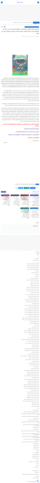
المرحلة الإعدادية (36, 427)
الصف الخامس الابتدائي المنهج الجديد (32, 373)
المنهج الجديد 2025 (35, 454)
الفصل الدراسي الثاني (35, 406)
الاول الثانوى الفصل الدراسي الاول (33, 267)
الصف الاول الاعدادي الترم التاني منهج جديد (31, 305)
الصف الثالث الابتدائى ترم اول (34, 334)
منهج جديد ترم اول (36, 477)
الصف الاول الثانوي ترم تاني (34, 323)
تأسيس (37, 459)
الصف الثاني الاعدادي (35, 352)
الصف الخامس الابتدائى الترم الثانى (33, 372)
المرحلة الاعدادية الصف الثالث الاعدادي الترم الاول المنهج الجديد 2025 (30, 434)
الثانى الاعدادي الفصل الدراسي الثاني (32, 290)
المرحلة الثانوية (36, 443)
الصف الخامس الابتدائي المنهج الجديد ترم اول (31, 375)
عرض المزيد (3, 191)
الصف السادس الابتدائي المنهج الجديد (32, 397)
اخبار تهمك (37, 258)
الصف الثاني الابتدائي (35, 346)
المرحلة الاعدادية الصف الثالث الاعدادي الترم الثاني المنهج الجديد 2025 (30, 437)
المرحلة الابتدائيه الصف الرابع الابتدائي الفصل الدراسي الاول (30, 422)
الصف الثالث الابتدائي (35, 326)
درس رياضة (20, 2)
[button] (32, 188)
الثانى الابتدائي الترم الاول (34, 283)
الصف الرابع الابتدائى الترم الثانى (33, 381)
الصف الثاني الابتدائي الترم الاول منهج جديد (32, 348)
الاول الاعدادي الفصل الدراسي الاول (33, 263)
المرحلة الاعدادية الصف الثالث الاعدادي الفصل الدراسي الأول (31, 439)
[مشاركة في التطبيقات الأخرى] (16, 188)
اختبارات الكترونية (36, 260)
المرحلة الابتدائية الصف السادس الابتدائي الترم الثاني (30, 416)
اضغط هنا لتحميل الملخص (31, 129)
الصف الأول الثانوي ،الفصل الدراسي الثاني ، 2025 (30, 319)
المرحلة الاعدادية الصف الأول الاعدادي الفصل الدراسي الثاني (30, 431)
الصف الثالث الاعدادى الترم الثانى (33, 337)
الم (38, 408)
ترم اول (37, 463)
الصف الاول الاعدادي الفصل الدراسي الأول (32, 308)
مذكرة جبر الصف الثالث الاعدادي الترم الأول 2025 (30, 474)
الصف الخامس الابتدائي (35, 368)
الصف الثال (37, 325)
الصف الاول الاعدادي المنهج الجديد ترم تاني (31, 314)
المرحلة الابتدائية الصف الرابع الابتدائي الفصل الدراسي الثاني (30, 414)
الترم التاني (37, 274)
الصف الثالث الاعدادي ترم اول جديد (33, 341)
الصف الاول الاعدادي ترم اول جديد (33, 316)
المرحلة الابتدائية (18, 184)
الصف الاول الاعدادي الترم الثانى (33, 307)
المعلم (38, 450)
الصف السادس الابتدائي (35, 390)
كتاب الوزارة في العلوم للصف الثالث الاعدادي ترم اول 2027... (22, 22)
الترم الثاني (37, 276)
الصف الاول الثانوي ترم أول (34, 321)
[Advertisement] (20, 13)
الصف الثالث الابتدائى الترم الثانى (33, 328)
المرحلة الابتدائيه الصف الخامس (33, 419)
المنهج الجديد (36, 452)
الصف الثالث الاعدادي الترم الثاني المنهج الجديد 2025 (30, 339)
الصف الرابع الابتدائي (35, 377)
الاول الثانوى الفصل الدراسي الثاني (33, 269)
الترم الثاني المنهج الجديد (34, 278)
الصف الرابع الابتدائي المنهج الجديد (33, 382)
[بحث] (2, 2)
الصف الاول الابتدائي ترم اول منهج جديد (32, 301)
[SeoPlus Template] (38, 481)
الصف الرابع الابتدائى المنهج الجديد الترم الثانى (31, 386)
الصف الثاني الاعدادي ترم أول (34, 357)
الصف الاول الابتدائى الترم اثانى (33, 296)
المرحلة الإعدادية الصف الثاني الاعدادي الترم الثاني (30, 441)
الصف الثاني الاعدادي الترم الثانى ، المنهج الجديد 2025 (30, 355)
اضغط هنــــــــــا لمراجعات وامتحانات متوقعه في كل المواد (23, 134)
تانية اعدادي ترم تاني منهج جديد (33, 461)
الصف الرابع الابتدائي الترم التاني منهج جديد (31, 379)
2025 (38, 254)
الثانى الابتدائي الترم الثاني (34, 285)
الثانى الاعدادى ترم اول (35, 292)
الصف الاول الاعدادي (35, 303)
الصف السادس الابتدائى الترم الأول (33, 391)
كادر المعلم (37, 472)
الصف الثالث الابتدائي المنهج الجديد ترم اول (31, 332)
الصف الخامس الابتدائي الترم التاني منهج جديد (31, 370)
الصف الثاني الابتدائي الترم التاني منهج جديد (31, 350)
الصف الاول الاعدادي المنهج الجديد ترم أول (32, 310)
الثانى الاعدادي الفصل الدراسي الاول (33, 287)
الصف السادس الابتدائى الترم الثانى (33, 395)
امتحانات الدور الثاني (35, 456)
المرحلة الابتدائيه (36, 418)
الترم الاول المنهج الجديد (35, 272)
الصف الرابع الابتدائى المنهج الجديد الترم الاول (31, 384)
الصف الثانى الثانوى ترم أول (34, 364)
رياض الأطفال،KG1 (35, 470)
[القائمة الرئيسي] (38, 2)
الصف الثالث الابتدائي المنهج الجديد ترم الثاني (31, 330)
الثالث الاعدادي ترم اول (35, 281)
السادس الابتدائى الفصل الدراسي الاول (32, 294)
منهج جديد (37, 476)
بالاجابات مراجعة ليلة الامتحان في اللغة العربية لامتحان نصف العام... (34, 216)
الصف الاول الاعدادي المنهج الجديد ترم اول (32, 312)
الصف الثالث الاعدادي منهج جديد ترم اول (32, 343)
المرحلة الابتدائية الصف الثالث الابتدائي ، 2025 (31, 411)
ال (38, 261)
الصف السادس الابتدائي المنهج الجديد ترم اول (28, 184)
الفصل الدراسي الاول (35, 404)
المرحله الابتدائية (36, 445)
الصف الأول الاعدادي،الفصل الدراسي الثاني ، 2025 (30, 317)
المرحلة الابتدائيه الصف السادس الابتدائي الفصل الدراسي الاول (31, 425)
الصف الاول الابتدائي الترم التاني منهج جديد (32, 299)
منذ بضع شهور (36, 200)
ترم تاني (37, 465)
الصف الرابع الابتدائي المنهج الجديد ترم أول (32, 388)
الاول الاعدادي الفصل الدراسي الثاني (33, 265)
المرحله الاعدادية (36, 447)
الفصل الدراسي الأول (35, 402)
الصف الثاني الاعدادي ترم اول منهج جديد (32, 359)
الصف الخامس (36, 366)
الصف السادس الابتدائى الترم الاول (33, 393)
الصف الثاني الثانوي (35, 361)
